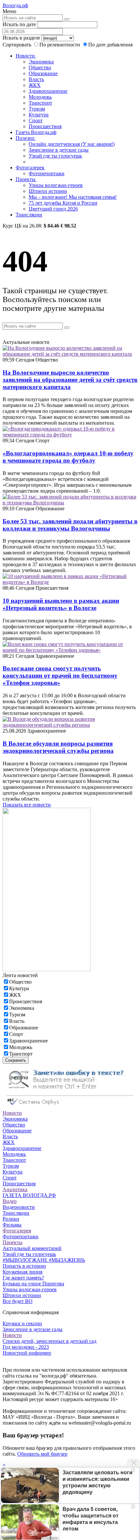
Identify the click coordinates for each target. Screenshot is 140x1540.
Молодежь (40, 97)
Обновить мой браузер (42, 1454)
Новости (26, 56)
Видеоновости (19, 1207)
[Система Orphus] (70, 1107)
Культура (39, 114)
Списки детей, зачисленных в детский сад (49, 1341)
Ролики (11, 1219)
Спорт (36, 120)
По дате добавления (110, 44)
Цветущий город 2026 (53, 209)
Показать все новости (27, 804)
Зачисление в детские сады (59, 150)
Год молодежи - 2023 (26, 1347)
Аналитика (15, 1189)
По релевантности (60, 44)
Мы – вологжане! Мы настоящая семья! (73, 197)
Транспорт (40, 103)
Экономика (41, 61)
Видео (10, 1201)
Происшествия (45, 126)
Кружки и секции (22, 1323)
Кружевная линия (22, 1272)
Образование (43, 73)
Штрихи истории (48, 191)
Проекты (26, 179)
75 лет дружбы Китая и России (63, 203)
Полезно (26, 138)
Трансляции (29, 214)
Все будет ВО (18, 1301)
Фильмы (12, 1224)
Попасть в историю (24, 1266)
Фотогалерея (30, 167)
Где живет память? (23, 1277)
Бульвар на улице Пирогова (33, 1283)
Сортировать (17, 44)
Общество (40, 67)
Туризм (37, 108)
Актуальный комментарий (32, 1248)
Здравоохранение (48, 91)
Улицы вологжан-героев (56, 185)
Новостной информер (27, 1353)
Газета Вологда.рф (36, 132)
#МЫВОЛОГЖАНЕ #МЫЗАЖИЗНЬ (44, 1260)
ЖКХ (35, 85)
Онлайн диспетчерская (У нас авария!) (72, 144)
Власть (36, 79)
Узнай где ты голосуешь (55, 156)
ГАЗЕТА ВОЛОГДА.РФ (29, 1195)
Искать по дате (19, 24)
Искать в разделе (21, 38)
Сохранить (15, 1060)
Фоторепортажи (46, 173)
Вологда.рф (15, 5)
